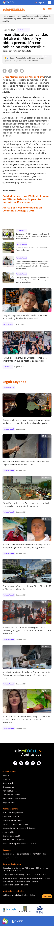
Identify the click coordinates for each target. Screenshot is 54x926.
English (41, 2)
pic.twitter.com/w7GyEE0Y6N (26, 176)
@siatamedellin (16, 158)
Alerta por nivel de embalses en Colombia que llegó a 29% (22, 209)
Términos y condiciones (12, 820)
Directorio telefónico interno (14, 798)
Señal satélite (8, 832)
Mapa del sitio (8, 802)
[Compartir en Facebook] (5, 71)
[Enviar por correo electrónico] (22, 71)
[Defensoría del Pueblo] (26, 910)
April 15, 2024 (25, 182)
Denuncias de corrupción (13, 840)
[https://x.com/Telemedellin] (21, 763)
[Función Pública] (41, 910)
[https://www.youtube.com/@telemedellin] (39, 763)
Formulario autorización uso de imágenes (20, 828)
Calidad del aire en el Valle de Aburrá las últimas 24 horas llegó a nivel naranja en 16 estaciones (26, 199)
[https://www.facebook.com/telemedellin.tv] (15, 763)
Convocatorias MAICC (11, 836)
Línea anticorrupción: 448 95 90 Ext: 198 (19, 843)
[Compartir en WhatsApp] (16, 71)
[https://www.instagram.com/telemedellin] (33, 763)
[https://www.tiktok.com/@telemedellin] (27, 763)
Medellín (21, 230)
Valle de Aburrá (21, 16)
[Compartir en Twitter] (10, 71)
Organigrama (8, 787)
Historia (6, 775)
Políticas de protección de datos (16, 824)
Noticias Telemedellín (22, 51)
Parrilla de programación (13, 812)
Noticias (11, 16)
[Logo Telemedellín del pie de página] (27, 752)
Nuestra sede (8, 783)
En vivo (48, 896)
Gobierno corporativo (11, 795)
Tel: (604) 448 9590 (10, 858)
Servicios (6, 779)
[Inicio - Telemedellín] (14, 9)
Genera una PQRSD (11, 816)
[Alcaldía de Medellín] (11, 910)
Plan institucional (10, 791)
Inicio (5, 16)
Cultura (7, 367)
